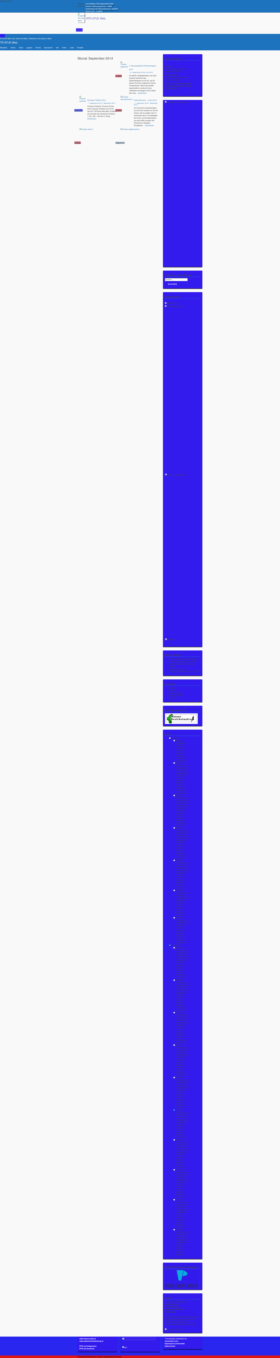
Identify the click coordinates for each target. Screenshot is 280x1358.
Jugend (104, 25)
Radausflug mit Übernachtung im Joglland (102, 8)
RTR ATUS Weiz (95, 18)
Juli (179, 745)
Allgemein (120, 142)
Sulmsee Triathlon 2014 (96, 100)
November (182, 768)
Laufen (118, 76)
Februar (181, 758)
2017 (177, 1012)
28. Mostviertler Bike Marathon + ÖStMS (184, 671)
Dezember (182, 765)
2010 (177, 1229)
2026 (177, 740)
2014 (177, 1110)
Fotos (137, 25)
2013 (177, 1140)
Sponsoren (122, 25)
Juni (179, 748)
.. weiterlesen (141, 93)
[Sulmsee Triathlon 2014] (82, 99)
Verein (89, 25)
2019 (177, 947)
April (179, 753)
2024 (177, 795)
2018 (177, 980)
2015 (177, 1077)
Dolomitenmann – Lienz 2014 (145, 100)
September (182, 773)
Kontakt (151, 25)
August (180, 743)
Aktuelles (81, 25)
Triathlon (78, 110)
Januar (180, 760)
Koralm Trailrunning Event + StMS (99, 6)
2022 (177, 860)
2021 (177, 890)
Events (112, 25)
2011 (177, 1200)
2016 (177, 1045)
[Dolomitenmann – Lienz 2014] (126, 98)
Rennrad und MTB (176, 695)
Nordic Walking (175, 693)
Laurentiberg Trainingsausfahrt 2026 (100, 3)
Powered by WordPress (87, 1356)
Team (97, 25)
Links (144, 25)
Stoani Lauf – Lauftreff (94, 11)
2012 (177, 1170)
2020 (177, 918)
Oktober (181, 770)
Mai (179, 750)
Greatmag (107, 1356)
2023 (177, 828)
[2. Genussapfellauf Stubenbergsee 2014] (124, 64)
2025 (177, 763)
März (180, 755)
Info (130, 25)
